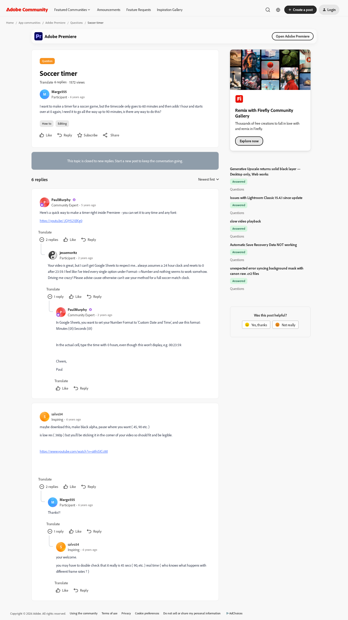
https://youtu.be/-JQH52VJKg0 (61, 220)
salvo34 (57, 414)
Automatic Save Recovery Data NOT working (263, 244)
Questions (76, 23)
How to (46, 123)
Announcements (108, 9)
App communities (30, 23)
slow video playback (245, 221)
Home (10, 23)
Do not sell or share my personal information (192, 613)
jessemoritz (68, 252)
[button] (300, 10)
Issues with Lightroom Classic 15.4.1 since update (266, 197)
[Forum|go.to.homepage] (27, 10)
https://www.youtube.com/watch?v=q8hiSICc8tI (74, 451)
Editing (62, 123)
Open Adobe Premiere (293, 36)
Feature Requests (138, 9)
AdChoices (236, 613)
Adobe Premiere (55, 23)
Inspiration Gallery (169, 9)
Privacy (126, 613)
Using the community (84, 613)
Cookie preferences (147, 613)
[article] (124, 220)
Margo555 (59, 91)
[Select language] (278, 10)
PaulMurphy (61, 199)
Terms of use (109, 613)
